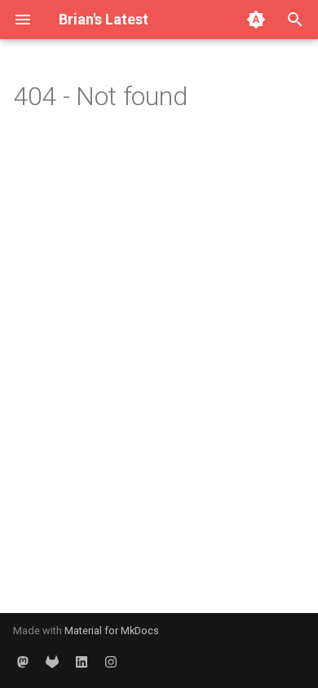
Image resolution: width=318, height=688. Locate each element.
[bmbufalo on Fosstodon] (23, 662)
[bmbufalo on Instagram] (111, 662)
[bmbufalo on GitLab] (52, 662)
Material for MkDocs (111, 630)
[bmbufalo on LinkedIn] (81, 662)
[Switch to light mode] (256, 19)
